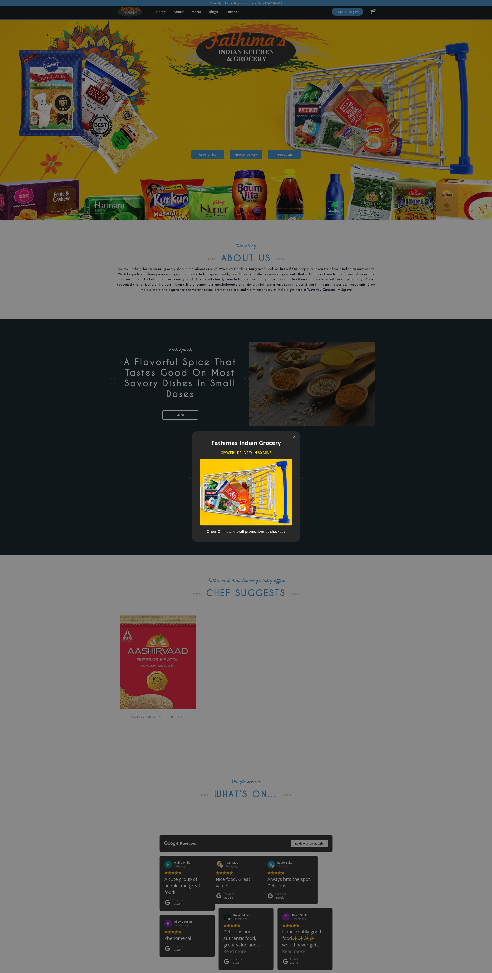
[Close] (294, 437)
